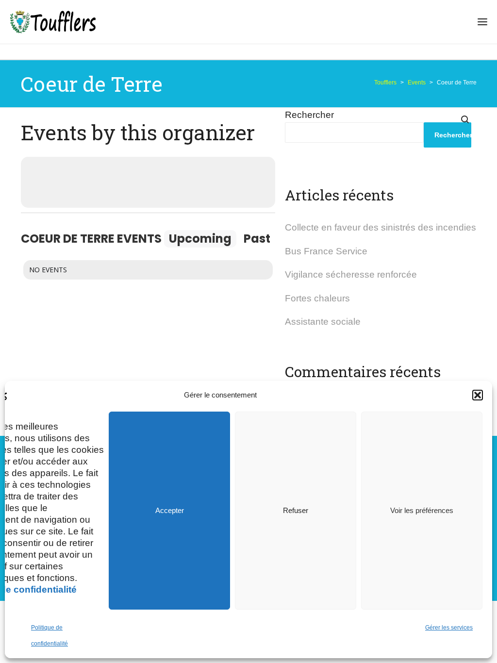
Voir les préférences (421, 510)
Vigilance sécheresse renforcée (351, 274)
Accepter (169, 510)
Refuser (295, 510)
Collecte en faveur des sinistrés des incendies (380, 227)
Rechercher (309, 115)
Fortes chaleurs (317, 298)
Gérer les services (449, 627)
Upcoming (200, 239)
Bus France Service (326, 251)
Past (257, 239)
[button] (477, 395)
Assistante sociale (323, 321)
